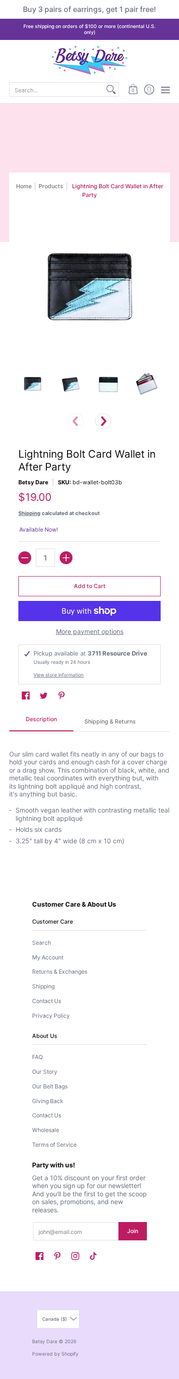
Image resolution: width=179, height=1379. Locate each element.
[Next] (103, 421)
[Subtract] (24, 557)
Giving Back (47, 1101)
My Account (47, 957)
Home (24, 186)
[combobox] (57, 89)
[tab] (41, 722)
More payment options (89, 631)
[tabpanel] (89, 793)
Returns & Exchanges (59, 971)
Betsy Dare (33, 482)
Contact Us (46, 1001)
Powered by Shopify (55, 1354)
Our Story (44, 1071)
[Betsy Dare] (89, 60)
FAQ (37, 1057)
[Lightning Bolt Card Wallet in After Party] (32, 384)
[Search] (111, 89)
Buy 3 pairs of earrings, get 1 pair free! (89, 9)
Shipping (29, 513)
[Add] (66, 557)
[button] (133, 89)
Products (51, 186)
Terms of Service (54, 1144)
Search (41, 942)
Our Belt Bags (49, 1086)
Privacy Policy (51, 1015)
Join (132, 1231)
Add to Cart (90, 586)
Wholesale (45, 1130)
